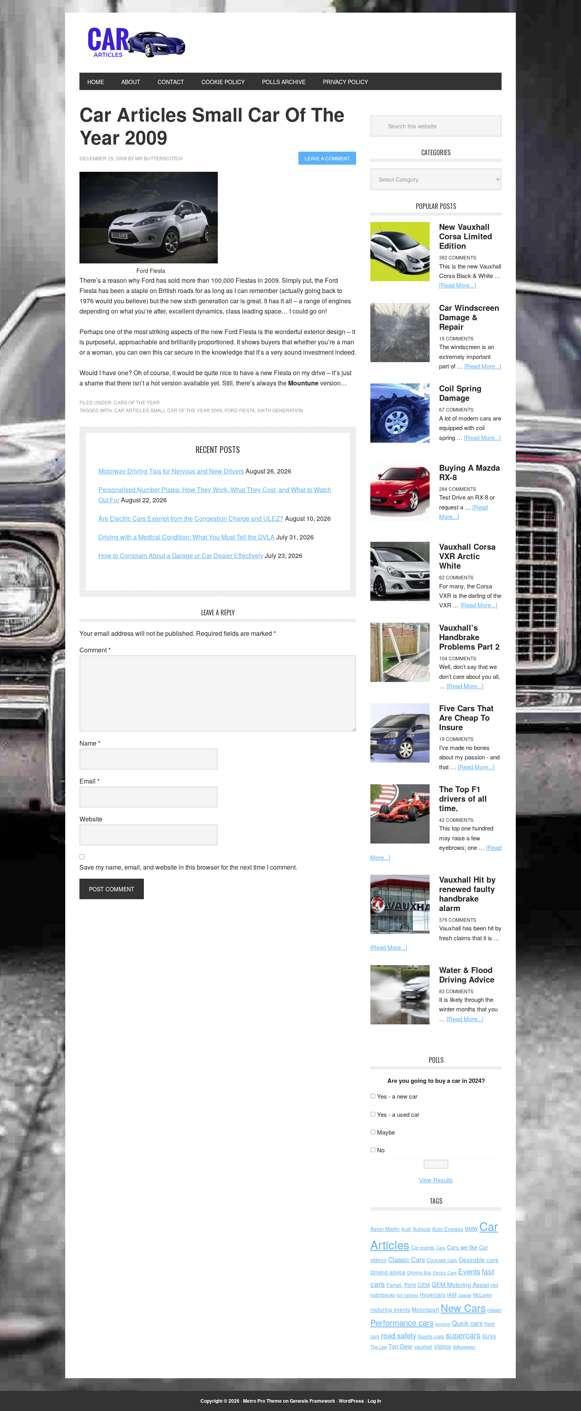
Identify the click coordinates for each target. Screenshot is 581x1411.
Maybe (386, 1132)
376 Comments (457, 919)
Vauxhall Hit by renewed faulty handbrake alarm (467, 893)
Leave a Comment (327, 158)
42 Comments (456, 819)
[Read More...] (457, 285)
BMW (471, 1229)
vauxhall (423, 1346)
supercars (463, 1335)
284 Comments (457, 488)
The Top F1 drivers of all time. (463, 798)
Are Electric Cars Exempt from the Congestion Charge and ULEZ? (190, 518)
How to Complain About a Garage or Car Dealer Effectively (180, 555)
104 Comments (457, 658)
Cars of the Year (137, 402)
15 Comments (456, 338)
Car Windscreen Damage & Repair (469, 317)
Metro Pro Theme (262, 1400)
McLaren (482, 1294)
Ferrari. (395, 1285)
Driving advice (388, 1272)
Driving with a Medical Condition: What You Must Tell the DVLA (186, 536)
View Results (436, 1180)
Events (469, 1271)
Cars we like (462, 1247)
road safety (398, 1335)
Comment (95, 649)
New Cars (463, 1307)
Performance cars (402, 1322)
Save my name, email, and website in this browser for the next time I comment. (188, 867)
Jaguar (465, 1295)
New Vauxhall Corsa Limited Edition (465, 236)
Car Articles (132, 42)
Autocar (421, 1229)
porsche (442, 1324)
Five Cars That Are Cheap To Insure (466, 717)
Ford (410, 1285)
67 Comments (456, 409)
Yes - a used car (398, 1114)
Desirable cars (478, 1259)
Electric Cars (444, 1273)
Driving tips (419, 1272)
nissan (494, 1309)
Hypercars (432, 1294)
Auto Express (447, 1229)
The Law (378, 1346)
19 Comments (456, 738)
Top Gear (401, 1346)
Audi (406, 1228)
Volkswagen (464, 1346)
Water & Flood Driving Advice (466, 974)
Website (90, 818)
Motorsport (425, 1309)
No (381, 1150)
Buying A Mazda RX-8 (469, 472)
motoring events (390, 1309)
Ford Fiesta (239, 410)
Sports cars (431, 1336)
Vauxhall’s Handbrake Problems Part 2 (469, 637)
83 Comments (456, 991)
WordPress (351, 1400)
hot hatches (407, 1295)
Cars (440, 1247)
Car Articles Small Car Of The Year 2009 (168, 410)
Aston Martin (385, 1229)
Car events (422, 1247)
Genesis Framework (312, 1400)
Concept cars (441, 1260)
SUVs (489, 1336)
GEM (423, 1285)
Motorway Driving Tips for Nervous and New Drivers (171, 470)
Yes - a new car (397, 1096)
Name (89, 743)
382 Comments (457, 257)
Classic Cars (406, 1259)
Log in (374, 1400)
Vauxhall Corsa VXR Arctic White (467, 556)
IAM (451, 1294)
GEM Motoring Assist (460, 1284)
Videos (442, 1346)
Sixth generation (280, 410)
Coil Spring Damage (460, 392)
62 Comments (456, 577)
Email (89, 780)
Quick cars (467, 1323)
